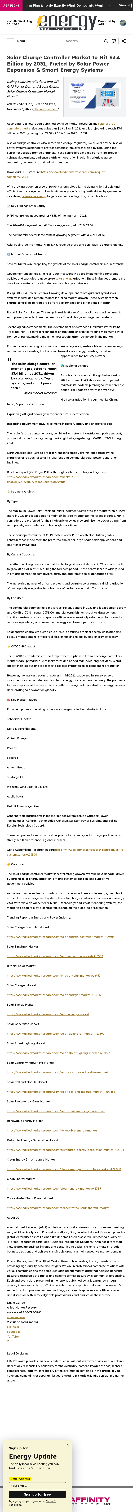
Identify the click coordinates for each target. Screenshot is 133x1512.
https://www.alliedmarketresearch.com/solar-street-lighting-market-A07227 (58, 1053)
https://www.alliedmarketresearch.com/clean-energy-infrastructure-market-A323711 (64, 1169)
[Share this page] (123, 41)
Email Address (20, 1479)
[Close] (67, 1444)
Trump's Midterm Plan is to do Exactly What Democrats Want (54, 5)
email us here (16, 1317)
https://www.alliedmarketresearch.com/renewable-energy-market (52, 1130)
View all (124, 5)
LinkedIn (13, 1327)
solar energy (64, 278)
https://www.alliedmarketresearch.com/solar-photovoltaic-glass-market (56, 1111)
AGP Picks (11, 5)
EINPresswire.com (45, 109)
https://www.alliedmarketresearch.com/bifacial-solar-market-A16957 (54, 975)
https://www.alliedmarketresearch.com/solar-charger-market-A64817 (54, 995)
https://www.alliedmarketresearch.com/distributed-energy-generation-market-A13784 (65, 1150)
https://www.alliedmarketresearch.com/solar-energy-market (48, 1014)
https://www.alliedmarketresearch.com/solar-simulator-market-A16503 (55, 956)
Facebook (14, 1331)
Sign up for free (37, 1494)
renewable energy (34, 196)
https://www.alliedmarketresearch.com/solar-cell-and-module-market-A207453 (61, 1091)
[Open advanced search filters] (114, 41)
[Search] (106, 41)
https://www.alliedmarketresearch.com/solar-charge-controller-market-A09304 (61, 937)
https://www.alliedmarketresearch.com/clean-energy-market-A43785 (54, 1188)
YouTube (13, 1336)
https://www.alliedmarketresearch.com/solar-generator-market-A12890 (55, 1033)
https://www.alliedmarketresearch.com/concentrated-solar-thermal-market (58, 1208)
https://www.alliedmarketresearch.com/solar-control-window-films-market (57, 1072)
